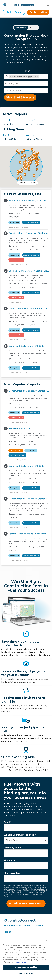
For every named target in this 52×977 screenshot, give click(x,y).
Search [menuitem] (39, 925)
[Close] (45, 938)
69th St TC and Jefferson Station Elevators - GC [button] (30, 271)
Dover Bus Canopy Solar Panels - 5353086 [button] (30, 308)
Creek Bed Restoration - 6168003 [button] (26, 346)
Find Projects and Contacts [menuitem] (18, 925)
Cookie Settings (26, 973)
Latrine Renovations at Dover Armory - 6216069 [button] (30, 534)
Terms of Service (30, 894)
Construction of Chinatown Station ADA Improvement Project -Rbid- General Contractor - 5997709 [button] (30, 233)
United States (21, 28)
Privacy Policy (20, 962)
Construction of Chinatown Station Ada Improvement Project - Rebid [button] (30, 499)
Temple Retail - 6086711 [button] (21, 428)
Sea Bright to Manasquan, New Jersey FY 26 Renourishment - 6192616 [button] (30, 200)
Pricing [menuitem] (7, 932)
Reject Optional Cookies (26, 967)
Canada (33, 28)
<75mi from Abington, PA (23, 77)
